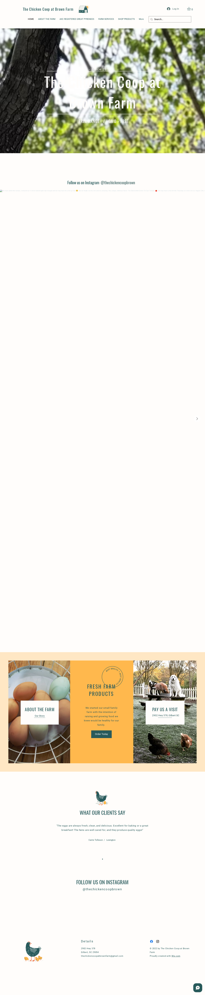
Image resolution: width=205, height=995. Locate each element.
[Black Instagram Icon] (158, 941)
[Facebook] (151, 941)
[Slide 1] (102, 859)
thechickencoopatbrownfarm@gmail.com (102, 956)
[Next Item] (197, 418)
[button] (191, 8)
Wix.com (176, 956)
